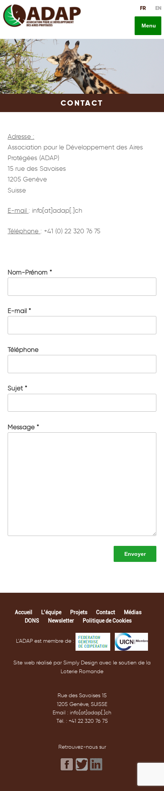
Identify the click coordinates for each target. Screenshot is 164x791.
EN (158, 8)
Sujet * (17, 388)
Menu (148, 25)
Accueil (23, 612)
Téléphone (23, 349)
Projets (78, 612)
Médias (132, 612)
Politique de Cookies (107, 621)
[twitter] (82, 764)
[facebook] (67, 764)
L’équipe (51, 612)
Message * (23, 427)
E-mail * (19, 310)
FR (143, 8)
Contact (105, 612)
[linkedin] (97, 764)
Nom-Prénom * (30, 272)
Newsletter (61, 621)
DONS (32, 621)
